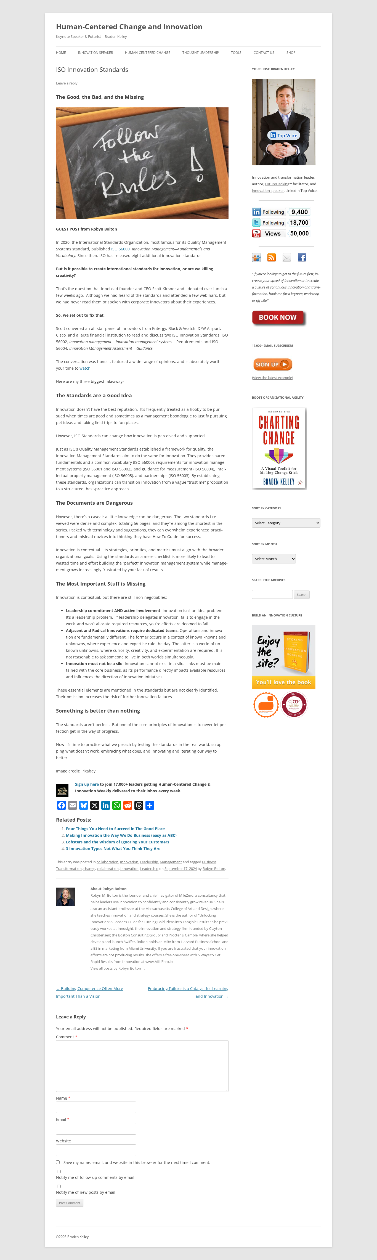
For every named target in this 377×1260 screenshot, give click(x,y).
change (89, 868)
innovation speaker (268, 190)
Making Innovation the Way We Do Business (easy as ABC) (121, 835)
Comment (66, 1036)
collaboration (107, 861)
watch (85, 368)
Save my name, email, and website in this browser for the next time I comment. (136, 1162)
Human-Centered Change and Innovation (129, 26)
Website (63, 1140)
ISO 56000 (120, 249)
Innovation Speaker (95, 52)
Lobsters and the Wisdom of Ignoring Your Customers (117, 842)
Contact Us (264, 52)
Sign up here (87, 784)
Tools (236, 52)
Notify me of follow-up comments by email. (96, 1177)
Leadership (149, 861)
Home (61, 52)
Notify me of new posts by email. (86, 1192)
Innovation (129, 861)
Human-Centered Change (147, 52)
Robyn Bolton (214, 868)
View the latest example (272, 377)
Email (63, 1119)
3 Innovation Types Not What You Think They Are (113, 848)
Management (171, 861)
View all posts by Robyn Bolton (118, 968)
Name (63, 1098)
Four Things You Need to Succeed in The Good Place (115, 828)
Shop (290, 52)
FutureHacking (277, 183)
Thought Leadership (200, 52)
